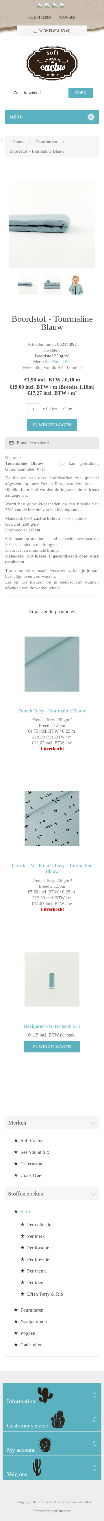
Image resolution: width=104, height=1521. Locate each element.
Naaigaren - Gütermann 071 (52, 1026)
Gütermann (31, 1163)
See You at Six (58, 361)
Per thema (37, 1270)
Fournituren (32, 1310)
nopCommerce (61, 1511)
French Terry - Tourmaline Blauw (52, 711)
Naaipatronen (34, 1321)
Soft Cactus (32, 1140)
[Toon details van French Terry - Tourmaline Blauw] (52, 664)
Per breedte (38, 1259)
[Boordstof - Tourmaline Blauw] (28, 284)
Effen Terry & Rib (45, 1294)
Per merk (36, 1236)
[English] (40, 7)
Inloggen (66, 17)
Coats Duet (31, 1175)
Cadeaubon (32, 1344)
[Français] (55, 7)
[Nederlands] (48, 7)
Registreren (40, 17)
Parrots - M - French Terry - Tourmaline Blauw (52, 868)
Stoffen (28, 1211)
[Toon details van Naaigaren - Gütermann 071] (52, 979)
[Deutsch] (63, 7)
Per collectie (39, 1224)
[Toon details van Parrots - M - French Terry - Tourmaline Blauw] (52, 819)
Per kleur (36, 1282)
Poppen (28, 1333)
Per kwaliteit (39, 1247)
